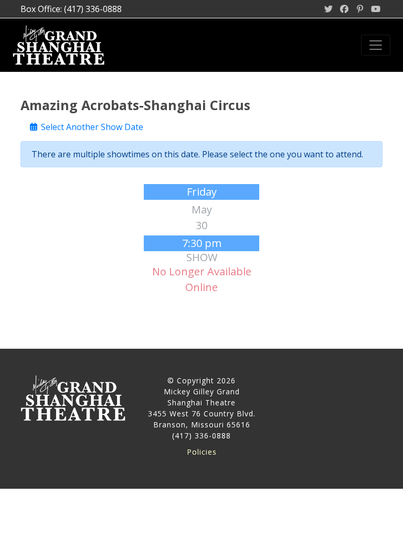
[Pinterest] (360, 9)
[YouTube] (376, 9)
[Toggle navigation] (375, 45)
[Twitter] (328, 9)
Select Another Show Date (91, 127)
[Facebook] (344, 9)
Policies (202, 452)
